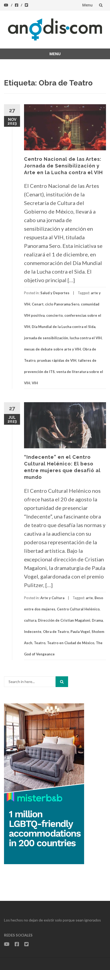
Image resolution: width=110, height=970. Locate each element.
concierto (54, 315)
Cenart (38, 304)
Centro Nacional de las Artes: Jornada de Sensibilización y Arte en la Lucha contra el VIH (63, 165)
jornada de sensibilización (46, 338)
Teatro (39, 643)
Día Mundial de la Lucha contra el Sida (63, 326)
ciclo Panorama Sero (62, 304)
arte (89, 598)
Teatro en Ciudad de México (70, 643)
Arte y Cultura (52, 598)
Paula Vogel (80, 631)
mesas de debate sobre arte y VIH (52, 349)
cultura (30, 620)
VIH (35, 383)
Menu (87, 5)
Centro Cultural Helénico (78, 609)
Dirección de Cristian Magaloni (64, 620)
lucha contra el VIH (86, 338)
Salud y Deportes (54, 293)
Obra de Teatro (56, 631)
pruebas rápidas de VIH (56, 360)
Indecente (32, 631)
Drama (97, 620)
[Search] (62, 681)
